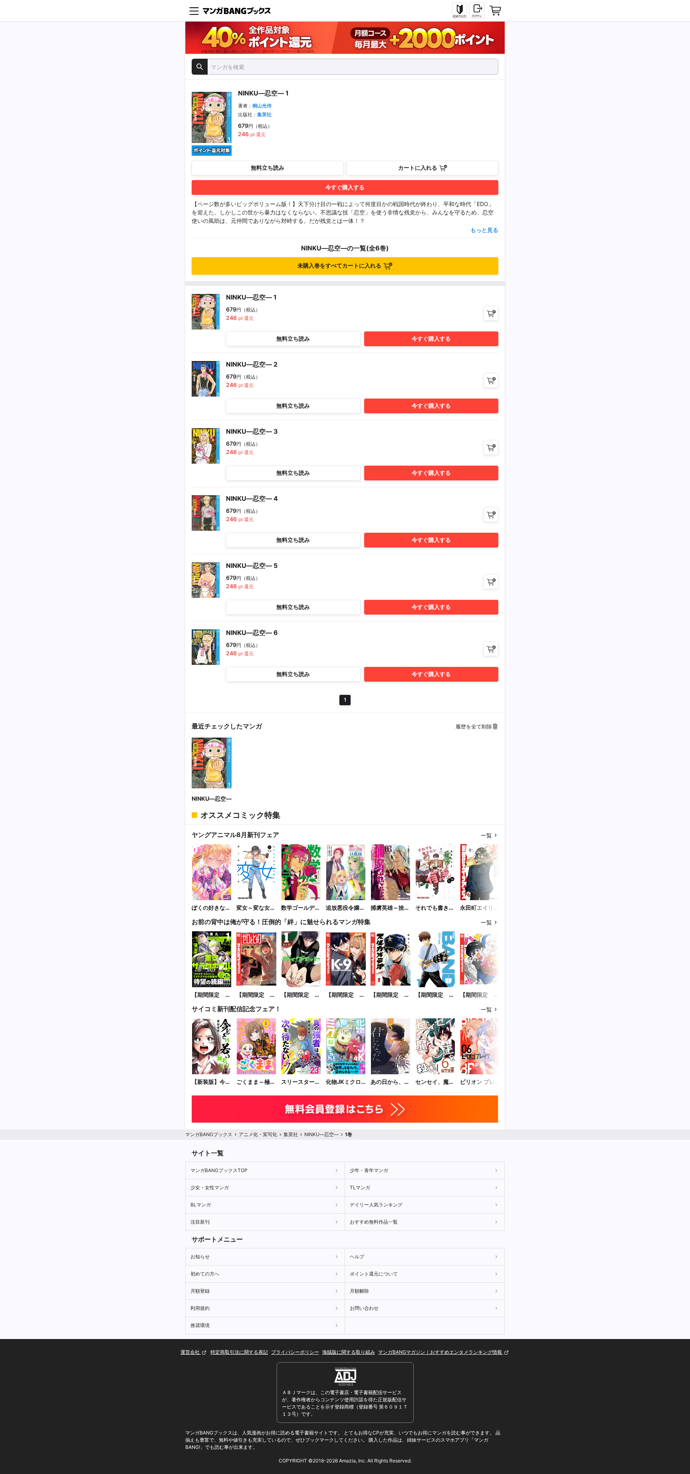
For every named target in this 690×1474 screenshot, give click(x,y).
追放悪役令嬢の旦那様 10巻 (345, 908)
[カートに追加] (491, 313)
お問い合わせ (364, 1308)
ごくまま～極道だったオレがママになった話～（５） (256, 1082)
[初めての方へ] (460, 10)
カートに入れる (417, 167)
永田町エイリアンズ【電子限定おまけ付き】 (479, 908)
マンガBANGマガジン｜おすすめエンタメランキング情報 (440, 1352)
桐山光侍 (262, 106)
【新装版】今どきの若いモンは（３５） (211, 1082)
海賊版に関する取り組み (348, 1352)
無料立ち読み (267, 167)
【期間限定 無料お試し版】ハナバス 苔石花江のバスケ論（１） (479, 995)
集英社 (264, 114)
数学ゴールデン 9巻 (301, 908)
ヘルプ (357, 1257)
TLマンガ (360, 1187)
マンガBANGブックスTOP (219, 1170)
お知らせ (200, 1257)
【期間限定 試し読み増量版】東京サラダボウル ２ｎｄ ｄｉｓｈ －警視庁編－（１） (211, 995)
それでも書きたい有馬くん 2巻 (434, 908)
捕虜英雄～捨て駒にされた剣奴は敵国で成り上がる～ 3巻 (390, 908)
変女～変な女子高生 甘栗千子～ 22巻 (256, 908)
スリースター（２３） (298, 1082)
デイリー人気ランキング (376, 1205)
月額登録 (200, 1291)
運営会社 (190, 1352)
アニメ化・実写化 (258, 1134)
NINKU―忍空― (212, 798)
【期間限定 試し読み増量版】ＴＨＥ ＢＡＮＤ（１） (434, 995)
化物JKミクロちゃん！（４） (345, 1082)
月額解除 (359, 1291)
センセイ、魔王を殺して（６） (434, 1082)
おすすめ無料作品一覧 (374, 1222)
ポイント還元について (374, 1274)
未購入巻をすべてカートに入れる (339, 265)
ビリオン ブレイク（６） (477, 1082)
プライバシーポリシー (295, 1352)
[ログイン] (477, 10)
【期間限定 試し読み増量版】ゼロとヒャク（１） (256, 995)
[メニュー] (194, 11)
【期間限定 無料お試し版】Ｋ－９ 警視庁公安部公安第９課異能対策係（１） (345, 995)
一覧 (486, 835)
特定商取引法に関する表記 (239, 1352)
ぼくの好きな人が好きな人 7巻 (211, 908)
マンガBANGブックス (208, 1134)
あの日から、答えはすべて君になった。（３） (390, 1082)
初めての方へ (204, 1274)
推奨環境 (200, 1325)
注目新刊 (200, 1222)
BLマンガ (200, 1205)
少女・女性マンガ (209, 1187)
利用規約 (200, 1308)
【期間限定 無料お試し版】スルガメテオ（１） (390, 995)
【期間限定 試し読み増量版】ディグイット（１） (300, 995)
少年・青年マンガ (369, 1170)
